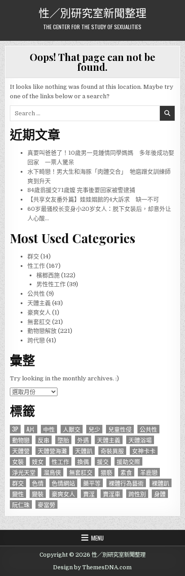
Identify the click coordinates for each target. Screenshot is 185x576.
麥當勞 (46, 504)
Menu (97, 537)
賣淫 (89, 493)
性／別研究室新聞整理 (92, 12)
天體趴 (83, 450)
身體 (160, 493)
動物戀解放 (42, 330)
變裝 (38, 493)
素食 (126, 472)
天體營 (21, 450)
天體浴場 (140, 440)
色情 (38, 483)
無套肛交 (39, 322)
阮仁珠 (21, 504)
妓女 (38, 461)
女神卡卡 (143, 450)
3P (15, 429)
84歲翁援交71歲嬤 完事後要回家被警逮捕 (81, 190)
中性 (49, 429)
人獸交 (71, 429)
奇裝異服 (112, 450)
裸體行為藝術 (126, 483)
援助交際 (128, 461)
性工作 (36, 265)
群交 (33, 256)
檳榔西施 (48, 275)
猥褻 (106, 472)
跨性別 (137, 493)
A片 (30, 429)
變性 (18, 493)
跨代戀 (36, 340)
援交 (103, 461)
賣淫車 (111, 493)
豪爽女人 (39, 312)
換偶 (83, 461)
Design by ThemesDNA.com (92, 567)
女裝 (18, 461)
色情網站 (63, 483)
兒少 (94, 429)
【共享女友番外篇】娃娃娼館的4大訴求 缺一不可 (93, 199)
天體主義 (39, 303)
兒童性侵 (120, 429)
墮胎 (63, 440)
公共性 (36, 293)
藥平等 (92, 483)
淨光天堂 (23, 472)
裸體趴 (160, 483)
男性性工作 (51, 284)
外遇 (83, 440)
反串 (43, 440)
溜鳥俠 (52, 472)
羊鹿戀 (149, 472)
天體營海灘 (52, 450)
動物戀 (21, 440)
